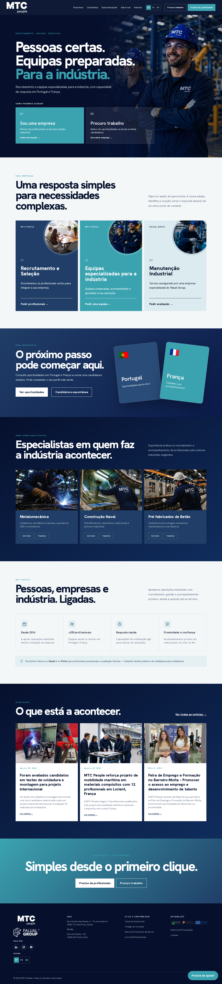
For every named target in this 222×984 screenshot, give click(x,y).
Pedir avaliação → (161, 304)
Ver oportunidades (31, 392)
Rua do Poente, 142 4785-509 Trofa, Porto (77, 936)
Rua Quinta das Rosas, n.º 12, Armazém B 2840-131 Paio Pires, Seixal (87, 923)
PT (148, 7)
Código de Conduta (134, 926)
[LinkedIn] (16, 947)
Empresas (78, 7)
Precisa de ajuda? (203, 975)
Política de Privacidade (181, 930)
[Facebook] (31, 947)
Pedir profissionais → (35, 304)
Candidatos (92, 7)
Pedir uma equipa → (98, 304)
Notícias (138, 7)
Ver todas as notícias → (190, 714)
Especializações (109, 7)
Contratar (27, 536)
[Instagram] (24, 947)
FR (153, 7)
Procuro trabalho (175, 7)
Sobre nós (126, 7)
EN (158, 7)
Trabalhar (42, 536)
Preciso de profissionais (201, 7)
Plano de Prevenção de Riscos (139, 931)
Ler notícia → (26, 813)
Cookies (174, 935)
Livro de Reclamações (135, 937)
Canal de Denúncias (135, 921)
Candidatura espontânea (71, 392)
